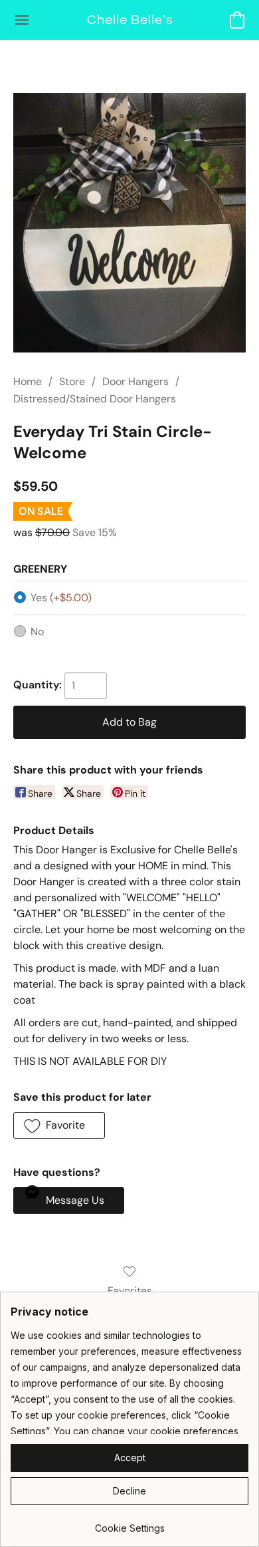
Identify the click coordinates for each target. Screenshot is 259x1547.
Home (27, 381)
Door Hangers (135, 381)
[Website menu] (22, 20)
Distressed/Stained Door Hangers (94, 399)
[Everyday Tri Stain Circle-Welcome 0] (129, 222)
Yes (61, 598)
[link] (129, 1523)
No (37, 631)
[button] (129, 20)
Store (72, 381)
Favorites (130, 1291)
